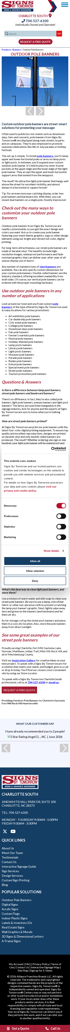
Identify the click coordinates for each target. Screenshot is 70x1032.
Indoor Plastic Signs (15, 918)
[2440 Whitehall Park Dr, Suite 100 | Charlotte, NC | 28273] (50, 15)
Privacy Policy (40, 964)
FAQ (28, 964)
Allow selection (35, 570)
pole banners (45, 155)
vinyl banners (48, 266)
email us (54, 682)
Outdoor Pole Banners (16, 900)
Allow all (35, 560)
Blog (5, 885)
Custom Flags (11, 913)
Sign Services (10, 871)
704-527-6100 (36, 21)
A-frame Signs (11, 941)
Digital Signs (10, 904)
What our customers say (35, 723)
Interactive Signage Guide (19, 866)
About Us (8, 848)
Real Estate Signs (13, 927)
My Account (16, 964)
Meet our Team (12, 853)
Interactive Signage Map (45, 967)
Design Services (12, 875)
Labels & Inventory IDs (17, 923)
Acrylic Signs (10, 909)
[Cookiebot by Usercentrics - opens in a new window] (51, 449)
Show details (51, 550)
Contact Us (9, 862)
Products (6, 49)
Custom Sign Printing (15, 880)
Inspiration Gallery (24, 660)
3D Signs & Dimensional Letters (22, 936)
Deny (35, 580)
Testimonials (10, 857)
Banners (17, 49)
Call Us (55, 1028)
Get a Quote (20, 1028)
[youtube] (13, 831)
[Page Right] (40, 111)
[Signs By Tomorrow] (18, 10)
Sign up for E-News (41, 970)
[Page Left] (30, 111)
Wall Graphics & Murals (17, 932)
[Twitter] (5, 831)
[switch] (61, 516)
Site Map (23, 970)
